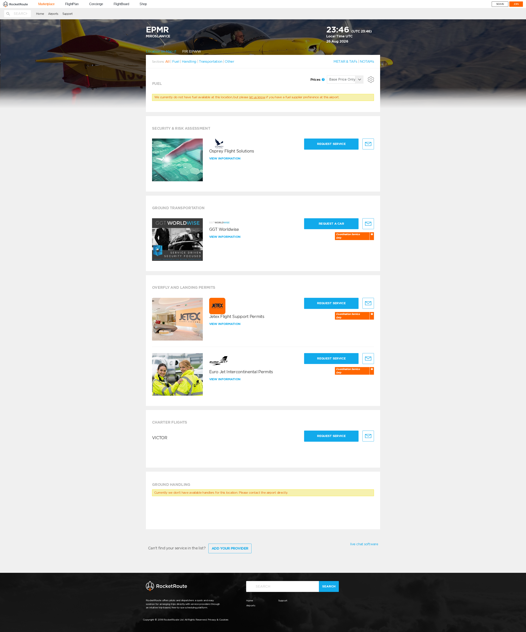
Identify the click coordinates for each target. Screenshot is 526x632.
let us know (257, 97)
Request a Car (331, 223)
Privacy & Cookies (218, 619)
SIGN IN (500, 4)
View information (225, 158)
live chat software (364, 544)
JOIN (516, 4)
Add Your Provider (230, 548)
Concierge (96, 4)
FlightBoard (121, 4)
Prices (315, 79)
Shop (143, 4)
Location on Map (160, 51)
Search (329, 586)
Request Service (331, 144)
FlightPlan (72, 4)
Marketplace (46, 4)
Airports (53, 13)
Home (40, 13)
